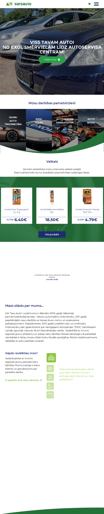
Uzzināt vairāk (52, 279)
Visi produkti (52, 234)
